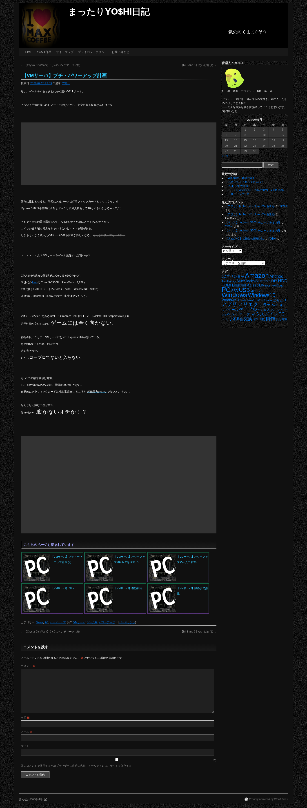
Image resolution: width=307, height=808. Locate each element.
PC (46, 622)
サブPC (262, 310)
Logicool (239, 285)
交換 (248, 319)
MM (262, 285)
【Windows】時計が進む (240, 178)
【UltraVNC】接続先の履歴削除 (244, 238)
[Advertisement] (118, 153)
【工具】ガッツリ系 (237, 194)
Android (276, 276)
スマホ (272, 309)
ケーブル (248, 309)
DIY (274, 281)
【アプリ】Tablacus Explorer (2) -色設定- (250, 206)
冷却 (255, 319)
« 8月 (225, 156)
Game (39, 622)
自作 (270, 318)
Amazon (257, 275)
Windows (234, 294)
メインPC (275, 313)
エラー (265, 305)
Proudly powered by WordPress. (268, 799)
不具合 (238, 319)
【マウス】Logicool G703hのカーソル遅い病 (252, 222)
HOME (28, 52)
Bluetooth (263, 281)
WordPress (264, 300)
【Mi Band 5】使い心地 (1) (198, 65)
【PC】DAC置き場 (236, 186)
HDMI (226, 285)
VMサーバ (79, 622)
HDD (282, 280)
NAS (267, 285)
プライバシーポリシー (92, 52)
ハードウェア (58, 622)
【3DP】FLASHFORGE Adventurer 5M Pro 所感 (254, 190)
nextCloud (277, 285)
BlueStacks (245, 281)
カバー (275, 305)
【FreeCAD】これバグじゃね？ (244, 182)
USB (244, 290)
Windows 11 (231, 300)
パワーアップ (107, 622)
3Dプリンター (233, 276)
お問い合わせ (120, 52)
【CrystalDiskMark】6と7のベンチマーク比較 (50, 65)
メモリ (227, 319)
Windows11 (249, 300)
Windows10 (261, 295)
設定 (278, 319)
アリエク (248, 304)
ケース (233, 309)
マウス (257, 313)
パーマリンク (127, 622)
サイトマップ (64, 52)
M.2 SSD (252, 285)
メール (26, 731)
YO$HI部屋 (44, 52)
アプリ (229, 304)
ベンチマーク (238, 314)
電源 (284, 319)
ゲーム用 (92, 622)
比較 (262, 319)
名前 (25, 717)
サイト (25, 746)
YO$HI (66, 83)
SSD (234, 291)
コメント (28, 666)
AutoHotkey (229, 281)
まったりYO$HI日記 (109, 11)
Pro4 (35, 282)
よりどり (280, 300)
